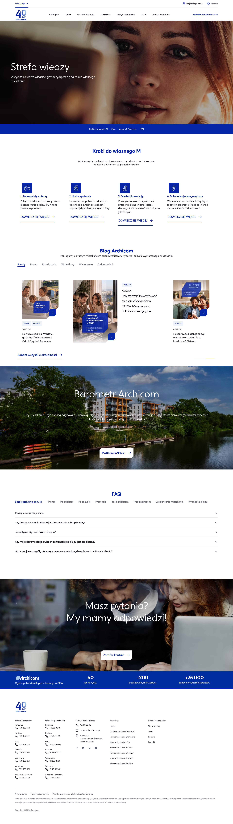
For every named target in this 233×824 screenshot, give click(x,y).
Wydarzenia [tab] (86, 264)
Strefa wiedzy (154, 726)
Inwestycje (54, 15)
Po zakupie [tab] (84, 502)
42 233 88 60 (55, 745)
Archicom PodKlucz (85, 15)
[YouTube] (95, 748)
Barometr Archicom (127, 129)
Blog (113, 129)
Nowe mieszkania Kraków (121, 764)
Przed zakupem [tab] (142, 502)
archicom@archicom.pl (90, 730)
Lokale (68, 15)
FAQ (142, 129)
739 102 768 (24, 728)
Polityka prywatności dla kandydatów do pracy (73, 794)
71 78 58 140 (55, 769)
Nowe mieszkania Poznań (121, 748)
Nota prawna (21, 794)
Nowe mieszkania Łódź (120, 742)
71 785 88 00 (85, 725)
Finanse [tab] (51, 502)
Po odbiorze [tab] (67, 502)
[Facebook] (76, 748)
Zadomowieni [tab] (105, 264)
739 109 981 (24, 769)
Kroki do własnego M (98, 129)
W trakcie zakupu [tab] (198, 502)
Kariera (151, 737)
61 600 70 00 (55, 753)
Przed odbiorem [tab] (120, 502)
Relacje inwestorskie (126, 15)
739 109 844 (24, 761)
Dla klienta (105, 15)
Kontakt (151, 742)
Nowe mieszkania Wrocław (122, 753)
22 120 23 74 (55, 778)
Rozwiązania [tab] (49, 264)
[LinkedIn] (89, 748)
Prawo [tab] (33, 264)
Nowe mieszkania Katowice (122, 758)
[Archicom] (21, 14)
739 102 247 (24, 736)
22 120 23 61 (24, 778)
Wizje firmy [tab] (67, 264)
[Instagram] (83, 748)
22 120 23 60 (55, 761)
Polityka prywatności (40, 794)
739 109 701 (24, 745)
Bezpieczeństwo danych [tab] (28, 502)
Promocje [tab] (100, 502)
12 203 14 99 (55, 736)
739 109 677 (24, 753)
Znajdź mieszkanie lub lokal (122, 732)
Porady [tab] (21, 264)
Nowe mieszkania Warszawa (122, 737)
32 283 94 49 (55, 728)
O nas (143, 15)
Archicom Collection (161, 15)
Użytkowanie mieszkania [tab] (169, 502)
